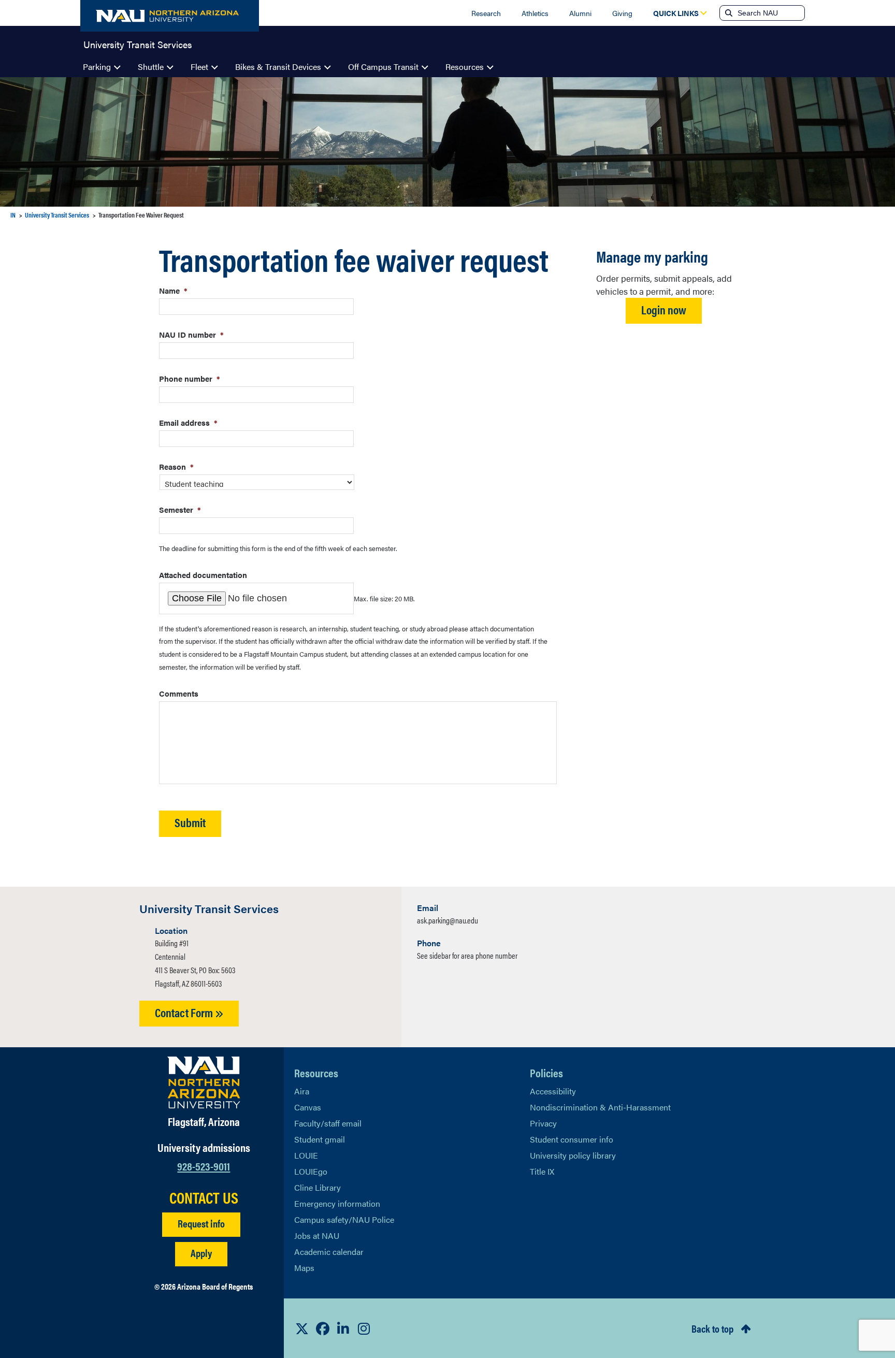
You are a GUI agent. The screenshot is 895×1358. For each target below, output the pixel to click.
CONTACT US (203, 1197)
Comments (178, 693)
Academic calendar (329, 1251)
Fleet (199, 67)
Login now (663, 309)
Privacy (543, 1123)
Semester (180, 509)
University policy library (573, 1155)
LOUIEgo (310, 1171)
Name (173, 290)
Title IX (542, 1171)
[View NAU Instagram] (364, 1328)
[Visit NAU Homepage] (203, 1082)
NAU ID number (191, 334)
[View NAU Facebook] (322, 1328)
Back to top (712, 1328)
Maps (304, 1268)
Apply (201, 1252)
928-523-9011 (203, 1166)
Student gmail (319, 1139)
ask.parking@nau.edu (447, 920)
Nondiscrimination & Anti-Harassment (600, 1107)
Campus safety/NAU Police (344, 1219)
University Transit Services (137, 43)
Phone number (189, 378)
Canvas (307, 1107)
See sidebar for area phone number (467, 955)
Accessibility (553, 1091)
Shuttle (151, 67)
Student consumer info (571, 1139)
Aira (301, 1091)
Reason (176, 466)
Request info (201, 1223)
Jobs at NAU (316, 1235)
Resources (464, 67)
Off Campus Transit (383, 67)
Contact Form (185, 1012)
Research (486, 13)
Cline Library (317, 1187)
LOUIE (306, 1155)
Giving (622, 13)
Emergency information (337, 1203)
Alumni (580, 13)
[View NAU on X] (302, 1328)
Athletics (535, 13)
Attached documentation (203, 575)
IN (13, 215)
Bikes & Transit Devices (278, 67)
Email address (188, 422)
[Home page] (169, 16)
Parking (97, 67)
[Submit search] (727, 13)
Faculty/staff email (328, 1123)
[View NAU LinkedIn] (343, 1328)
